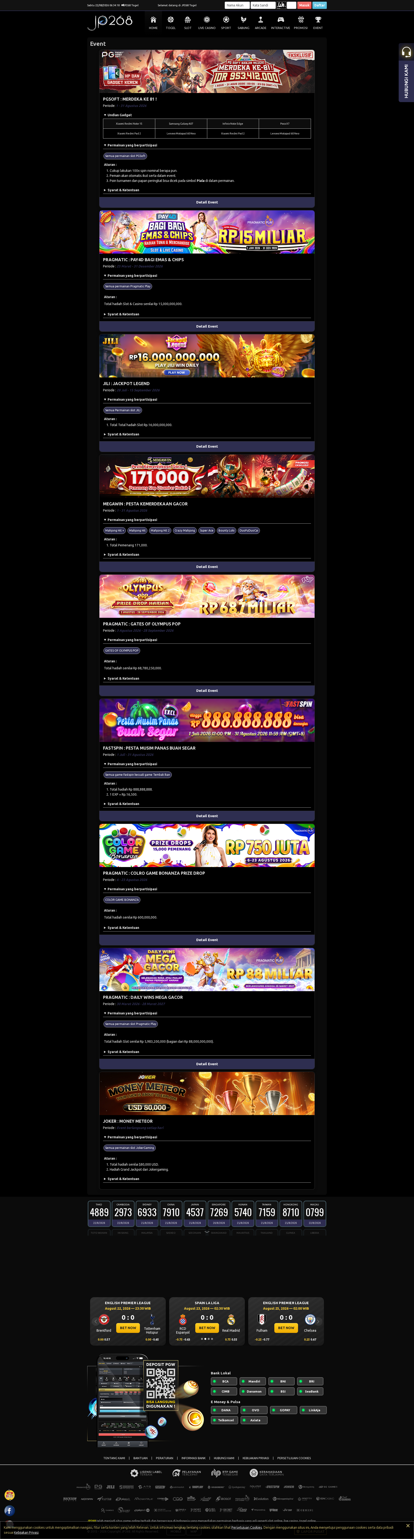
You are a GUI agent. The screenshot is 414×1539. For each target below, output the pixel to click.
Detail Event (207, 202)
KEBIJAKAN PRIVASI (256, 1458)
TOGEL (171, 27)
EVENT (318, 27)
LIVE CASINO (207, 27)
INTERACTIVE (280, 27)
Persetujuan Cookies (246, 1527)
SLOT (188, 27)
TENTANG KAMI (114, 1458)
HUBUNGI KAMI (224, 1458)
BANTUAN (140, 1458)
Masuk (304, 5)
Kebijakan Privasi (26, 1532)
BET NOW (128, 1328)
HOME (153, 27)
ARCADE (260, 27)
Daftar (319, 5)
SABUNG (243, 27)
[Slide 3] (209, 1339)
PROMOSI (301, 27)
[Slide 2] (205, 1339)
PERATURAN (164, 1458)
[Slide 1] (202, 1339)
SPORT (226, 27)
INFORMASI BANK (194, 1458)
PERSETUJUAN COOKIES (294, 1458)
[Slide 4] (212, 1339)
